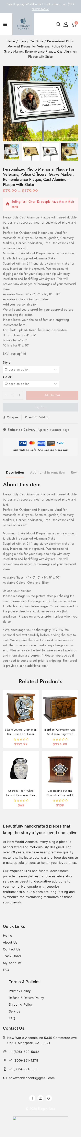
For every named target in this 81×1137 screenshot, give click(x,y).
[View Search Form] (58, 24)
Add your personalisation (20, 304)
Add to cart (52, 395)
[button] (11, 152)
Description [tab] (15, 472)
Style (6, 362)
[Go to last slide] (6, 152)
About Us (10, 942)
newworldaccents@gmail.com (32, 1078)
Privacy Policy (20, 991)
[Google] (49, 1098)
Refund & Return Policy (26, 998)
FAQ (6, 970)
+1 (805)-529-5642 (24, 1052)
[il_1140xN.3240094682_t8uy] (40, 103)
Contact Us (11, 949)
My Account (12, 963)
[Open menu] (5, 24)
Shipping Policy (21, 1004)
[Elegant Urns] (23, 24)
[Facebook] (32, 1098)
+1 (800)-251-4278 (23, 1060)
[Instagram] (40, 1098)
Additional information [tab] (47, 472)
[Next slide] (75, 152)
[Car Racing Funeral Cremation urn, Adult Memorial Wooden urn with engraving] (60, 769)
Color (7, 377)
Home (7, 935)
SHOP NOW (40, 9)
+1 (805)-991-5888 (24, 1069)
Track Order (12, 956)
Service (14, 1011)
